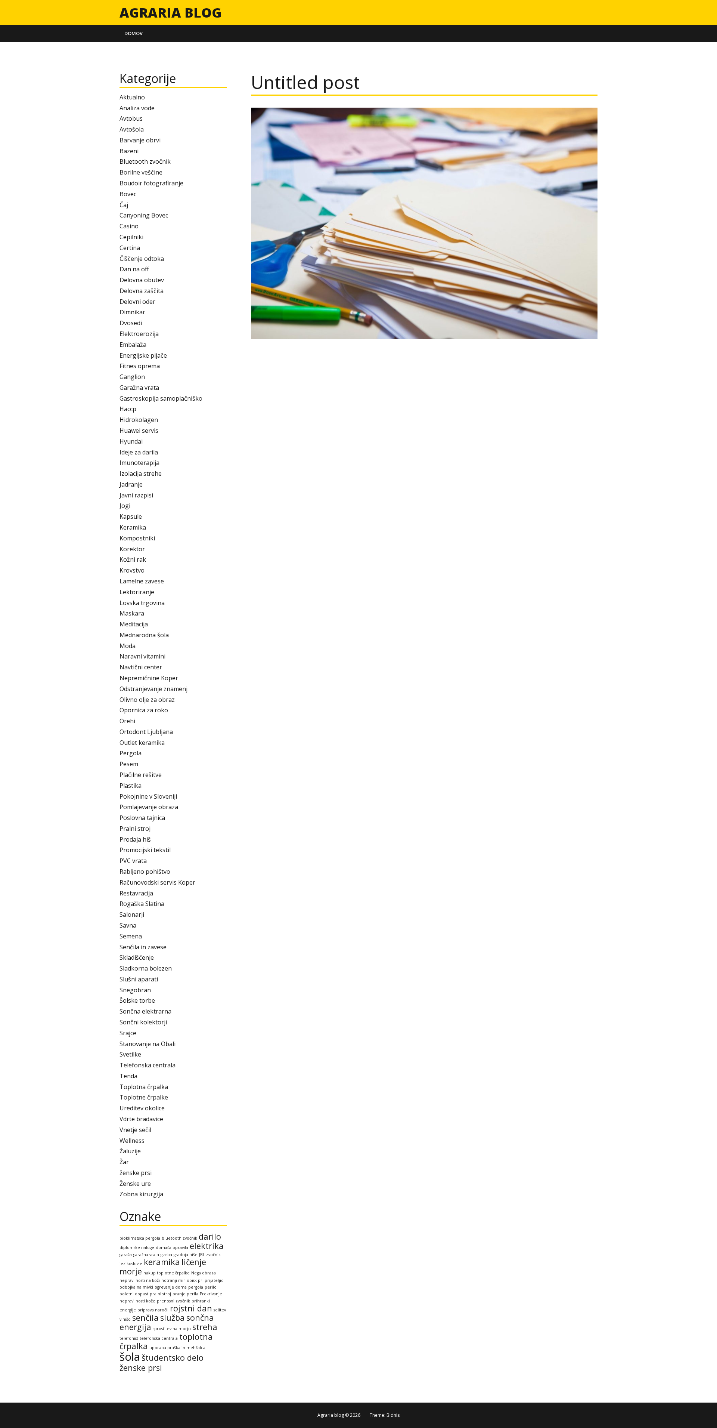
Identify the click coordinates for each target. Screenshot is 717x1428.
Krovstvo (132, 570)
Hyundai (131, 441)
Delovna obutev (142, 280)
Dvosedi (131, 323)
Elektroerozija (139, 334)
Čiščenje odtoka (142, 259)
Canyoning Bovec (144, 215)
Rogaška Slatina (142, 904)
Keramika (133, 527)
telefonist (129, 1338)
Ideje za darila (139, 452)
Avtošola (132, 129)
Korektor (132, 549)
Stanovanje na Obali (148, 1044)
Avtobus (131, 118)
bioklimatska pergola (140, 1238)
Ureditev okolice (142, 1108)
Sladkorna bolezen (146, 968)
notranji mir (173, 1280)
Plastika (131, 785)
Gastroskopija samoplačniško (161, 398)
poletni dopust (134, 1293)
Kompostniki (137, 538)
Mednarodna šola (144, 635)
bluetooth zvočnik (179, 1238)
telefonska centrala (159, 1338)
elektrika (207, 1245)
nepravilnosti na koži (140, 1280)
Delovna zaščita (142, 291)
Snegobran (135, 990)
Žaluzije (130, 1151)
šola (130, 1356)
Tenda (128, 1076)
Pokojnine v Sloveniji (148, 796)
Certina (130, 248)
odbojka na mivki (136, 1287)
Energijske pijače (143, 355)
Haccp (128, 409)
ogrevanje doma (171, 1287)
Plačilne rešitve (141, 775)
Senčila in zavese (143, 947)
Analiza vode (137, 108)
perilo (211, 1287)
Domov (133, 33)
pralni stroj (160, 1293)
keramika (162, 1261)
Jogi (125, 506)
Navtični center (141, 667)
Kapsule (131, 516)
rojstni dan (191, 1308)
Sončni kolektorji (143, 1022)
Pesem (129, 764)
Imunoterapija (139, 463)
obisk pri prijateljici (205, 1280)
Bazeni (129, 151)
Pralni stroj (135, 828)
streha (204, 1326)
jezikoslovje (131, 1263)
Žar (124, 1162)
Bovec (128, 194)
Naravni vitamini (142, 656)
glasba (166, 1254)
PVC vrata (133, 861)
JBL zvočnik (210, 1254)
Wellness (132, 1140)
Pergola (131, 753)
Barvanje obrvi (140, 140)
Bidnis (393, 1415)
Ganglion (132, 377)
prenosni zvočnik (173, 1301)
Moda (128, 646)
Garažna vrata (139, 387)
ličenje (193, 1261)
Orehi (127, 721)
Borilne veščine (141, 172)
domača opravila (172, 1247)
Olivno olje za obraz (147, 700)
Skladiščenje (137, 957)
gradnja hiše (186, 1254)
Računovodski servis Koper (157, 882)
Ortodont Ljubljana (146, 732)
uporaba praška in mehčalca (177, 1347)
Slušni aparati (139, 979)
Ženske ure (135, 1183)
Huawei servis (139, 430)
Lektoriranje (137, 592)
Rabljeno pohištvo (145, 871)
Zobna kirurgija (141, 1194)
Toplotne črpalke (144, 1097)
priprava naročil (152, 1310)
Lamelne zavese (142, 581)
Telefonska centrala (148, 1065)
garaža (126, 1254)
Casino (129, 226)
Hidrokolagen (139, 420)
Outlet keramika (142, 742)
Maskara (132, 613)
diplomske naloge (137, 1247)
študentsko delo (173, 1357)
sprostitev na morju (172, 1328)
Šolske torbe (137, 1000)
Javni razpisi (136, 495)
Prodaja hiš (135, 839)
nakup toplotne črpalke (166, 1273)
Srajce (128, 1033)
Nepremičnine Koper (149, 678)
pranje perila (185, 1293)
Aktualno (132, 97)
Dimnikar (132, 312)
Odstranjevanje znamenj (153, 689)
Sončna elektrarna (145, 1011)
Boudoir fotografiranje (151, 183)
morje (131, 1271)
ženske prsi (136, 1173)
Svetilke (130, 1054)
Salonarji (132, 914)
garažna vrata (146, 1254)
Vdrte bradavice (141, 1119)
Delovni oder (137, 301)
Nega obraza (203, 1273)
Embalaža (133, 344)
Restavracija (136, 893)
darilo (210, 1236)
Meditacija (134, 624)
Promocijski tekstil (145, 850)
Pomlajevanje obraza (149, 807)
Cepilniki (131, 237)
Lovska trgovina (142, 603)
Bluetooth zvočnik (145, 161)
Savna (128, 925)
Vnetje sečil (135, 1130)
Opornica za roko (144, 710)
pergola (195, 1287)
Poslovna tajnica (142, 818)
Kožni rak (133, 559)
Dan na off (134, 269)
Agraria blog (170, 12)
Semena (131, 936)
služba (172, 1317)
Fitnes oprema (140, 366)
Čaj (124, 205)
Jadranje (131, 484)
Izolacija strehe (141, 473)
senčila (145, 1317)
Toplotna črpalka (144, 1087)
